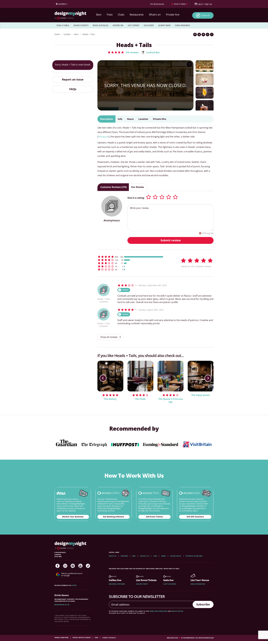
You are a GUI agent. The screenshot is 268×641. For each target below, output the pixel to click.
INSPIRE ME (118, 25)
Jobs (134, 556)
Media (163, 556)
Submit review (171, 240)
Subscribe (203, 604)
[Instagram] (65, 566)
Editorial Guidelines (194, 556)
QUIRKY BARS (164, 25)
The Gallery (110, 399)
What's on (155, 14)
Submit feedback (109, 638)
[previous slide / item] (103, 378)
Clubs (121, 14)
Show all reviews (109, 337)
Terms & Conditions (61, 637)
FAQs (72, 89)
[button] (123, 52)
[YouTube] (80, 566)
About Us (113, 556)
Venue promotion (198, 584)
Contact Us (144, 556)
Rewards (124, 556)
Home (57, 34)
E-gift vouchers (169, 584)
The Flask (140, 399)
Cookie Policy (176, 556)
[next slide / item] (207, 378)
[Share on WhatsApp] (207, 34)
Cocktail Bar (153, 52)
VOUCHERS (149, 25)
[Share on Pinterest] (203, 34)
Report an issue (72, 79)
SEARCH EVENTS (80, 25)
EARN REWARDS (182, 25)
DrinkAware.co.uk (61, 605)
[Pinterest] (73, 566)
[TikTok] (88, 566)
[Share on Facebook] (195, 34)
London (67, 34)
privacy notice (177, 611)
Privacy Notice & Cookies (82, 637)
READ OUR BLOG (100, 25)
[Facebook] (57, 566)
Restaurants (137, 14)
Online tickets (142, 584)
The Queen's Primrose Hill (170, 400)
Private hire (172, 14)
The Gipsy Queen (200, 395)
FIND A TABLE (63, 25)
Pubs (110, 14)
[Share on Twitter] (199, 34)
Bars (98, 14)
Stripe (74, 585)
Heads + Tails (88, 34)
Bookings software (117, 584)
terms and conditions (158, 611)
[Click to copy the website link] (212, 34)
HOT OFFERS (133, 25)
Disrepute (103, 136)
